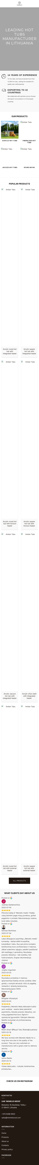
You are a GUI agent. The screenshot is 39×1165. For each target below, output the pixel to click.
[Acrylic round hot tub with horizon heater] (10, 440)
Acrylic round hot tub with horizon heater (10, 523)
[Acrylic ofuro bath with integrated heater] (29, 612)
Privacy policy (7, 1149)
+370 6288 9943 (8, 1114)
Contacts (5, 1145)
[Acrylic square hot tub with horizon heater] (29, 440)
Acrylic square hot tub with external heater (29, 868)
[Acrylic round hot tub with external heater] (10, 784)
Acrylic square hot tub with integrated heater (29, 351)
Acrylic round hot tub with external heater (10, 868)
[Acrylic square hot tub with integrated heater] (29, 267)
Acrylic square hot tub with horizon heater (29, 523)
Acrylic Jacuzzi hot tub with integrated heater (10, 696)
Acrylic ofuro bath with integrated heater (29, 696)
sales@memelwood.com (11, 1118)
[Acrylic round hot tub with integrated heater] (10, 267)
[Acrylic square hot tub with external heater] (29, 784)
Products (5, 1137)
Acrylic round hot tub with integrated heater (10, 351)
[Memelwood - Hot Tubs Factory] (19, 3)
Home (4, 1133)
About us (5, 1141)
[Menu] (36, 3)
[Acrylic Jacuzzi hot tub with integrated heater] (10, 612)
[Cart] (32, 3)
